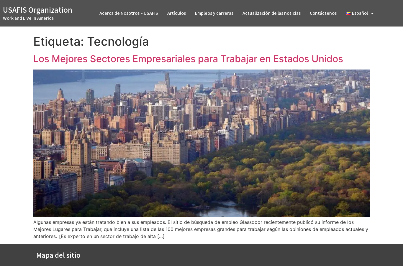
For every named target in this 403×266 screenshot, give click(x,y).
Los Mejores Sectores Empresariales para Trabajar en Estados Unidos (188, 59)
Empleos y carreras (214, 13)
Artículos (176, 13)
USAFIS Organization (37, 9)
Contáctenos (323, 13)
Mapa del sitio (58, 255)
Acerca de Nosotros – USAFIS (128, 13)
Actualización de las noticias (272, 13)
